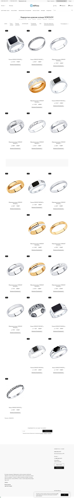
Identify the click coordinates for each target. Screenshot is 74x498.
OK (64, 494)
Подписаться (47, 431)
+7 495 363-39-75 (13, 1)
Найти (72, 10)
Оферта (6, 482)
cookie (57, 493)
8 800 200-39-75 (4, 1)
